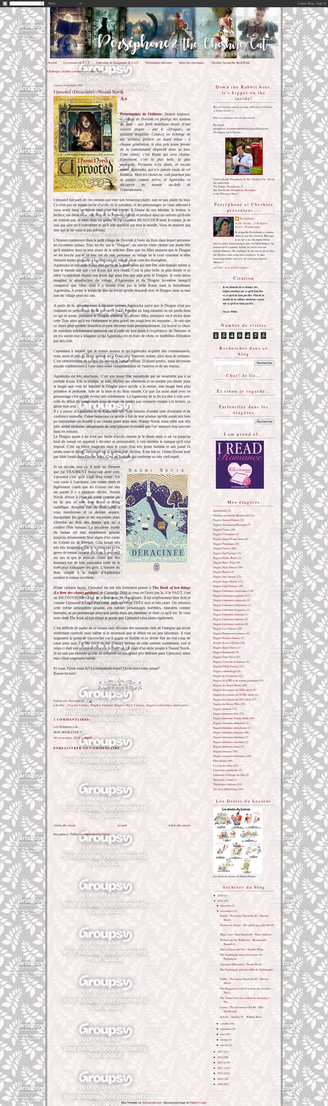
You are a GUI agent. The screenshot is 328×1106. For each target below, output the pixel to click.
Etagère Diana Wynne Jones (228, 539)
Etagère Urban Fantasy (225, 666)
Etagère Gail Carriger (225, 553)
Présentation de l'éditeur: (142, 114)
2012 (220, 1068)
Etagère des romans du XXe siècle (232, 699)
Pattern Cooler (198, 1102)
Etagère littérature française (228, 732)
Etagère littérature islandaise (228, 742)
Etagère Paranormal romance (229, 633)
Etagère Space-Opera (225, 647)
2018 (220, 900)
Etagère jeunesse (222, 709)
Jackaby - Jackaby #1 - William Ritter (241, 1017)
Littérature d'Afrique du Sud (229, 775)
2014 (220, 1057)
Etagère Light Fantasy (225, 586)
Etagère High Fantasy (129, 705)
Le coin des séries (223, 765)
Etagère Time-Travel (224, 657)
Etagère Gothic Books (225, 558)
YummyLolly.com (151, 1102)
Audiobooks (220, 510)
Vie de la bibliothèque (225, 789)
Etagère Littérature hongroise (229, 610)
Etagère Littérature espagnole (229, 600)
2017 (220, 1051)
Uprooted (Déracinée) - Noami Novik (89, 91)
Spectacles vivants (223, 779)
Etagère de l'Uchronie (225, 676)
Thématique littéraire (224, 784)
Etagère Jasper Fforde (225, 581)
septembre (226, 1029)
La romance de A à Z (76, 63)
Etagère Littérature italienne (228, 619)
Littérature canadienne (225, 770)
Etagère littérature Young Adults (231, 718)
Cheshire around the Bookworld (231, 515)
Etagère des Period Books (227, 685)
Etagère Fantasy (102, 705)
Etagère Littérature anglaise (228, 595)
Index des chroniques (191, 63)
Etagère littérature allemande (229, 723)
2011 (220, 1073)
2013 (220, 1062)
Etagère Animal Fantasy (226, 520)
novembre (226, 911)
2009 (220, 1084)
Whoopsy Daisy (229, 193)
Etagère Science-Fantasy (226, 638)
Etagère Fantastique (224, 543)
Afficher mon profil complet (231, 267)
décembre (226, 905)
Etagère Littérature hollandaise (230, 605)
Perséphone (247, 218)
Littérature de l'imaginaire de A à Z (117, 63)
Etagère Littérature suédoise (228, 624)
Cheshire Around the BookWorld (230, 63)
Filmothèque (220, 760)
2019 (220, 895)
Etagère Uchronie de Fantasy (229, 661)
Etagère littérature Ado (225, 713)
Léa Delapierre (63, 727)
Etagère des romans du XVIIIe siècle (233, 694)
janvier (224, 1045)
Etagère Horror (221, 572)
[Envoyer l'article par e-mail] (89, 701)
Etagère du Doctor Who (226, 704)
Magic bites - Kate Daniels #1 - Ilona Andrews (245, 934)
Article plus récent (64, 825)
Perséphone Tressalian (243, 190)
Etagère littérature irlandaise (228, 737)
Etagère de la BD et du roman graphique (235, 680)
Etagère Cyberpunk (224, 534)
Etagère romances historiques (229, 756)
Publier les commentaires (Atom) (90, 834)
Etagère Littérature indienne (228, 614)
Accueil (52, 63)
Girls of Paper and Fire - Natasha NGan (241, 949)
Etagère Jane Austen (224, 576)
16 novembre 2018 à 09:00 (73, 738)
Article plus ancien (179, 825)
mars (223, 1034)
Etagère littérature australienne (230, 727)
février (224, 1039)
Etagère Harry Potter (224, 562)
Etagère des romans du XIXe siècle (232, 690)
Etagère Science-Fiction (226, 642)
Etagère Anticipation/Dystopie (230, 524)
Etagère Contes (78, 705)
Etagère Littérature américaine (167, 705)
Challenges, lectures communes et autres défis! (75, 71)
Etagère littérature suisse (226, 746)
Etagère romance (222, 751)
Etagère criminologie (225, 671)
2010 (220, 1079)
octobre (225, 1023)
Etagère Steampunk (224, 652)
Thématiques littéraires (158, 63)
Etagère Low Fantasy (225, 628)
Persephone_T (235, 186)
